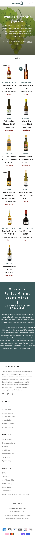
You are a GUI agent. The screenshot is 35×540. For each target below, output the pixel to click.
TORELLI (26, 198)
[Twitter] (3, 393)
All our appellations (9, 416)
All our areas (6, 409)
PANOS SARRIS (9, 127)
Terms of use (6, 491)
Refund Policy (7, 484)
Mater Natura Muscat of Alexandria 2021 (9, 195)
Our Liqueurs (6, 450)
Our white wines (8, 424)
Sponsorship (6, 461)
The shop (5, 476)
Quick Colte (9, 163)
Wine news (6, 457)
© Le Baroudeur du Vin (17, 508)
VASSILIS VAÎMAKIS (9, 201)
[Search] (29, 3)
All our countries (8, 406)
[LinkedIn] (12, 393)
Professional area (8, 454)
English (16, 504)
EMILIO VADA (9, 273)
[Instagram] (8, 393)
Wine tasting (6, 439)
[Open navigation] (3, 3)
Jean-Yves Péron (26, 91)
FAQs (4, 473)
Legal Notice (6, 487)
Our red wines (7, 420)
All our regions (7, 413)
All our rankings (8, 427)
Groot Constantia (26, 237)
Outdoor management (9, 91)
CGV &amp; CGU (8, 480)
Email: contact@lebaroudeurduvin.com (15, 494)
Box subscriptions (8, 443)
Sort (16, 58)
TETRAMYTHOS (26, 127)
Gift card (5, 447)
